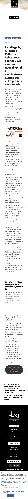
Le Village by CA (14, 429)
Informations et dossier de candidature (14, 370)
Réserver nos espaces (14, 454)
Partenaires (14, 434)
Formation (14, 436)
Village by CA (16, 38)
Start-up (8, 38)
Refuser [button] (17, 495)
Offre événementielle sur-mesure (14, 438)
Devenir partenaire (14, 451)
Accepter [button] (10, 495)
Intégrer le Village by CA (14, 449)
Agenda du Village (14, 456)
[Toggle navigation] (26, 4)
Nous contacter (14, 447)
